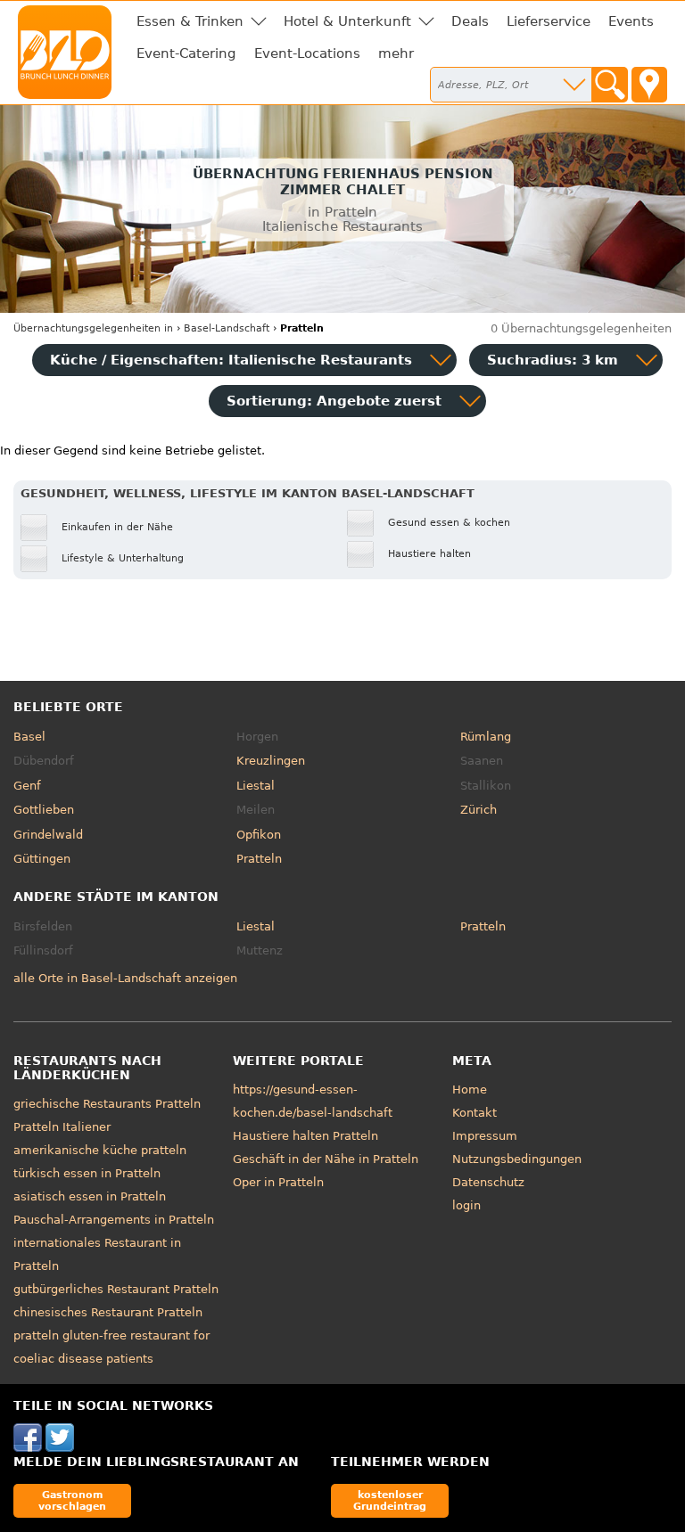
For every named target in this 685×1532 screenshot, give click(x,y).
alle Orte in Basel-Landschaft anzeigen (125, 978)
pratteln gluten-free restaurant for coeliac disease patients (111, 1347)
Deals (470, 21)
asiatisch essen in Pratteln (89, 1196)
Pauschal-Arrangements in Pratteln (113, 1219)
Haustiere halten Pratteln (305, 1136)
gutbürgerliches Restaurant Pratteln (116, 1289)
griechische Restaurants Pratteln (107, 1103)
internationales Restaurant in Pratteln (97, 1254)
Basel (29, 736)
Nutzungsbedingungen (517, 1159)
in (93, 328)
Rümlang (485, 736)
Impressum (484, 1136)
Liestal (255, 785)
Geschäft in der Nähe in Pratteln (325, 1159)
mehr (396, 53)
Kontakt (474, 1112)
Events (631, 21)
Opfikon (258, 834)
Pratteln (259, 858)
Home (469, 1089)
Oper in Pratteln (278, 1182)
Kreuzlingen (270, 760)
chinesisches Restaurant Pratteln (107, 1312)
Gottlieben (43, 809)
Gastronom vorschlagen (72, 1500)
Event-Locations (307, 53)
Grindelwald (48, 834)
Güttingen (41, 858)
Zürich (478, 809)
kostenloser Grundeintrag (389, 1500)
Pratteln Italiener (62, 1127)
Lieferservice (548, 21)
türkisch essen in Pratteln (87, 1173)
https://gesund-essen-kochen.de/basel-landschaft (312, 1101)
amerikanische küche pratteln (99, 1150)
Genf (27, 785)
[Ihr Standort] (649, 84)
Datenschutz (488, 1182)
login (466, 1205)
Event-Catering (186, 53)
